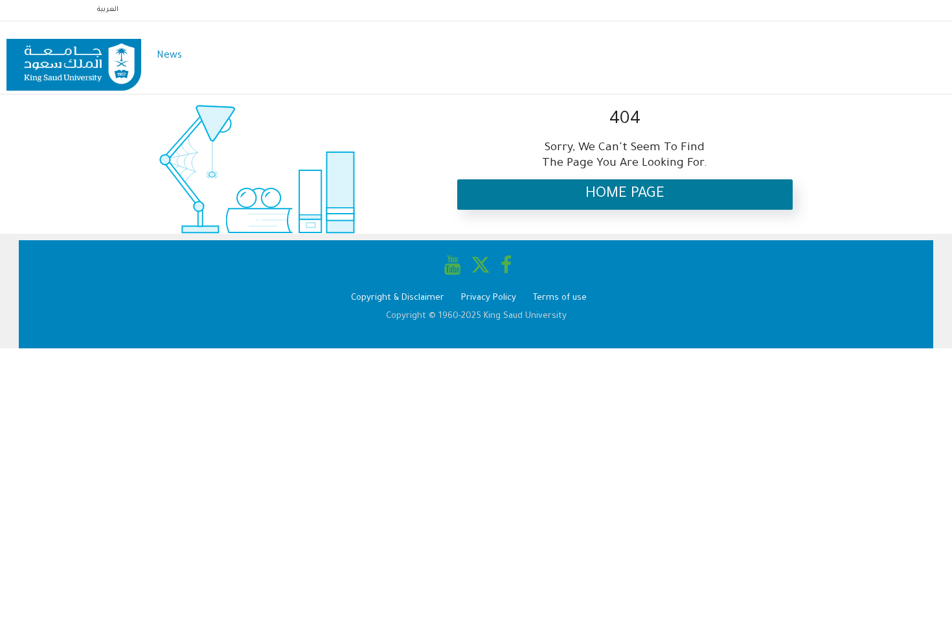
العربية (108, 10)
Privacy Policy (488, 298)
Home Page (624, 194)
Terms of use (560, 298)
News (169, 56)
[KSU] (74, 56)
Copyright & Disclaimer (397, 298)
